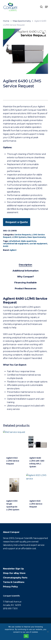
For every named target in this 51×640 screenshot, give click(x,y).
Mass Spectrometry (22, 21)
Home (6, 21)
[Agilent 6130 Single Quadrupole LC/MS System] (14, 485)
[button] (46, 7)
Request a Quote (16, 222)
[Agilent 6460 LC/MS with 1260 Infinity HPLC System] (37, 441)
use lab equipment (38, 243)
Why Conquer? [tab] (25, 276)
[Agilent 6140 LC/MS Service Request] (14, 441)
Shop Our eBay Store (14, 573)
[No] (47, 631)
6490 (5, 246)
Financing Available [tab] (25, 282)
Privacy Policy (10, 586)
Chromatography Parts (15, 577)
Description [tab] (25, 264)
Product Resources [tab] (25, 288)
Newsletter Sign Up (13, 568)
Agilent (13, 250)
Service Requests (22, 234)
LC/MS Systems (19, 237)
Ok (26, 636)
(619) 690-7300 (10, 608)
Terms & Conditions (13, 582)
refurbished (14, 241)
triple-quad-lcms (28, 241)
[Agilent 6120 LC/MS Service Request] (37, 485)
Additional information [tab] (25, 270)
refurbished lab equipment (16, 243)
